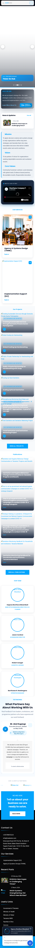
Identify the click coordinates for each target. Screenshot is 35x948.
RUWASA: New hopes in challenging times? (19, 124)
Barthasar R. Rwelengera (17, 691)
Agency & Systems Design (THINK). (16, 249)
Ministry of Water (8, 915)
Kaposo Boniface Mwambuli (17, 605)
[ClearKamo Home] (7, 3)
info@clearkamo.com (9, 838)
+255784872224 (8, 835)
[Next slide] (32, 47)
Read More (16, 814)
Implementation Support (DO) (15, 295)
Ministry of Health (9, 912)
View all (29, 115)
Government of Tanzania (10, 908)
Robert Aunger (17, 663)
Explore (6, 254)
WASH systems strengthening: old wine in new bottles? (18, 892)
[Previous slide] (2, 47)
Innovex (5, 925)
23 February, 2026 (16, 876)
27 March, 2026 (15, 887)
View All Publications (16, 572)
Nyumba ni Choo (8, 922)
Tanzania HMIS (8, 918)
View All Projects (17, 446)
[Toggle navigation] (31, 2)
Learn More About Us (9, 105)
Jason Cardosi (17, 635)
